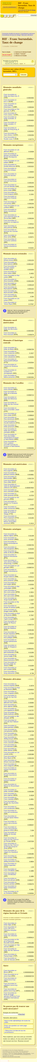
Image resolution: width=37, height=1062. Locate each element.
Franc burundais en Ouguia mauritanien (10, 768)
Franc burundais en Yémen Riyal (10, 303)
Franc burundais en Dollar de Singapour (10, 646)
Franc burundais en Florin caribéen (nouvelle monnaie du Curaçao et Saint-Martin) (12, 444)
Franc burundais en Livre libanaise (10, 745)
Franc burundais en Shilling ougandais (10, 864)
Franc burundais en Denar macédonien (10, 210)
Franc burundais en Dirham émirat (10, 259)
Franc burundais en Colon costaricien (10, 352)
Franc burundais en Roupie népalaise (10, 632)
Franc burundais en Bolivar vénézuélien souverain (10, 521)
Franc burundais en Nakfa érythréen (10, 713)
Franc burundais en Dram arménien (10, 538)
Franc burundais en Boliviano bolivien (10, 473)
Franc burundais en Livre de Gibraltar (10, 185)
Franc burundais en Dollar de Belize (10, 348)
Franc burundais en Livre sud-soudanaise (11, 811)
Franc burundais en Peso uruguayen (10, 517)
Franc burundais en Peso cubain (10, 414)
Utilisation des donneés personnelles (11, 1056)
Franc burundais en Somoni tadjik (10, 655)
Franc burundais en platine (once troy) (10, 989)
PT (8, 15)
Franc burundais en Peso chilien (10, 481)
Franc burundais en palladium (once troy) (10, 984)
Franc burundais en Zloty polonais (10, 226)
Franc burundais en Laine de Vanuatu (10, 959)
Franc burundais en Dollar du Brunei (10, 551)
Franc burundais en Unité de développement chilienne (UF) (12, 485)
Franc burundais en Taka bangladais (10, 547)
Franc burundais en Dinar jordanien (10, 579)
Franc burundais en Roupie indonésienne (10, 570)
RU (11, 15)
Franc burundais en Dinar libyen (10, 757)
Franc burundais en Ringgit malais (10, 610)
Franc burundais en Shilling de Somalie (10, 833)
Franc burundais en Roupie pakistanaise (10, 640)
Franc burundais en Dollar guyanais (10, 494)
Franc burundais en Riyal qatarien (10, 287)
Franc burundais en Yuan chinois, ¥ (10, 134)
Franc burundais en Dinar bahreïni (10, 263)
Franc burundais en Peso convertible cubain (11, 408)
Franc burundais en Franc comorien (10, 741)
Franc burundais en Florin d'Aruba (10, 388)
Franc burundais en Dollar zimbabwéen (10, 886)
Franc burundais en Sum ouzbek (10, 668)
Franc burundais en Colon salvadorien (10, 356)
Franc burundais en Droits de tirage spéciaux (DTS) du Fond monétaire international (12, 995)
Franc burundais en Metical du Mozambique (11, 785)
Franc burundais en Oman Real (10, 284)
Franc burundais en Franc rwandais (10, 798)
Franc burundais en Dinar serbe (10, 236)
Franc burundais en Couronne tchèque (10, 169)
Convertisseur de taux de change (26, 10)
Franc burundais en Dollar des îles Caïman (11, 403)
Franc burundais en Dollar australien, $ (10, 117)
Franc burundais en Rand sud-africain (10, 879)
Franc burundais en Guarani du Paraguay (11, 502)
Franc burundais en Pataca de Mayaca (10, 622)
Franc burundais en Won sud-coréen (10, 595)
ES (5, 15)
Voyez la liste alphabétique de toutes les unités (17, 1021)
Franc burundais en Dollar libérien (10, 749)
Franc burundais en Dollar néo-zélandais (10, 934)
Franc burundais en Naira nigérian (10, 794)
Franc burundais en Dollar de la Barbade (10, 392)
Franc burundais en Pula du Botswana (12, 688)
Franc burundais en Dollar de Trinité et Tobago (10, 512)
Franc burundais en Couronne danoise (10, 174)
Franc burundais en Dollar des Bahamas (10, 398)
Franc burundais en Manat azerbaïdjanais (11, 542)
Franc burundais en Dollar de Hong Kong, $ (11, 128)
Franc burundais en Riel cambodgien (11, 587)
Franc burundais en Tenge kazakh (10, 598)
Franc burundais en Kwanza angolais (10, 684)
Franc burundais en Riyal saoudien (10, 291)
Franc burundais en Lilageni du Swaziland (11, 851)
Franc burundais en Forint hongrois (10, 193)
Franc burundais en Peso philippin (10, 636)
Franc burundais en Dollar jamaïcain (10, 425)
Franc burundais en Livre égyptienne (10, 709)
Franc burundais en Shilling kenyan (10, 738)
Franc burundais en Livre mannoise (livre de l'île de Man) (11, 216)
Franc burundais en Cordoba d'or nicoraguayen (10, 371)
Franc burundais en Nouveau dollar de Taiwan (10, 663)
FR (15, 15)
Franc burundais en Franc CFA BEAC (10, 869)
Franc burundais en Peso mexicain (10, 333)
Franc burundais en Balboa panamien (10, 376)
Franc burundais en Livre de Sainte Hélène (11, 816)
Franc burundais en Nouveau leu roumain (11, 230)
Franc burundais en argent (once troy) (10, 979)
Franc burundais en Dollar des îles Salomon (11, 949)
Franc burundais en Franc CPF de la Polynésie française (10, 928)
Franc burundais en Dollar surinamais (10, 507)
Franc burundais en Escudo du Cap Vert (10, 696)
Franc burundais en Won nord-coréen (10, 591)
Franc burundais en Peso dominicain (10, 418)
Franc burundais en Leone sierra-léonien (10, 822)
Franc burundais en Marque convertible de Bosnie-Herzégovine (11, 155)
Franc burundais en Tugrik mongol (10, 618)
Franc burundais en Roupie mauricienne (10, 774)
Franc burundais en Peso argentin (10, 469)
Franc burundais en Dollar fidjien (10, 923)
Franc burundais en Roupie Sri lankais (10, 606)
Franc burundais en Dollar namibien (10, 790)
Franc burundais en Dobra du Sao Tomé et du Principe (11, 839)
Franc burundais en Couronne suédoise (10, 239)
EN (2, 15)
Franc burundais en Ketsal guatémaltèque (11, 359)
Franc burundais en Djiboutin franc (10, 701)
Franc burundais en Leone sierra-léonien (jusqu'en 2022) (10, 828)
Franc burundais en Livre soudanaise (10, 807)
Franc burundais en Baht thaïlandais (10, 651)
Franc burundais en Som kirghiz (10, 583)
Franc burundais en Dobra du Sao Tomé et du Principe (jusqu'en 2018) (11, 846)
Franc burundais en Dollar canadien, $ (10, 123)
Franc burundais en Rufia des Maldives (10, 627)
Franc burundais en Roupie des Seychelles (11, 802)
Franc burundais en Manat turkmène (10, 659)
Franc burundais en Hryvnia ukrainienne (10, 245)
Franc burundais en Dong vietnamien (10, 672)
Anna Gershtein (26, 1053)
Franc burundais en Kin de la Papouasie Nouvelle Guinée (11, 941)
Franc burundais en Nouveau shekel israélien (10, 267)
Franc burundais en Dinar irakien (10, 272)
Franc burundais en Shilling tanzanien (10, 860)
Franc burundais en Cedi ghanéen (10, 730)
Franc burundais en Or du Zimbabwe (11, 892)
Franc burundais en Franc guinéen (10, 734)
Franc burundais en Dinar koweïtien (10, 280)
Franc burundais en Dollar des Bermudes (10, 328)
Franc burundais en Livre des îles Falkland (11, 721)
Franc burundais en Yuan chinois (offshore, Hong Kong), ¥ (11, 561)
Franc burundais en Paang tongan (10, 955)
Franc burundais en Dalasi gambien (10, 726)
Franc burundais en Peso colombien (10, 490)
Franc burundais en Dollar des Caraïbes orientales (10, 430)
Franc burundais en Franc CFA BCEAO (10, 873)
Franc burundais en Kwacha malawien (10, 779)
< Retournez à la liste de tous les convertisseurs (14, 1031)
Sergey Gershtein (18, 1053)
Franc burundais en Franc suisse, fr (10, 113)
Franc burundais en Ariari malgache (10, 764)
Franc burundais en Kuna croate (10, 189)
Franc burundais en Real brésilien (10, 477)
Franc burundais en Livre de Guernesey (10, 180)
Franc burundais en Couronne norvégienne (11, 221)
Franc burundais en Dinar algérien (10, 705)
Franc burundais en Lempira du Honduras (11, 365)
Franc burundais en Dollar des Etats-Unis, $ (11, 95)
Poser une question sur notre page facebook (15, 1026)
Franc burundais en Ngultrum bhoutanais (10, 555)
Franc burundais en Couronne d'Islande (10, 197)
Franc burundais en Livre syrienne (10, 295)
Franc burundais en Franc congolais (10, 692)
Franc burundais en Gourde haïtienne (10, 422)
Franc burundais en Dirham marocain (10, 761)
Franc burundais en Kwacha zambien (10, 883)
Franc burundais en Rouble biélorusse (10, 165)
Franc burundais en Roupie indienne (10, 575)
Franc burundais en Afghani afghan (10, 534)
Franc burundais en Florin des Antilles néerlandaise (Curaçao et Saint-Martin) (11, 437)
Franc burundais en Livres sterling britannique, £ (10, 105)
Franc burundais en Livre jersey (10, 202)
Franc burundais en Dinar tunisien (10, 856)
